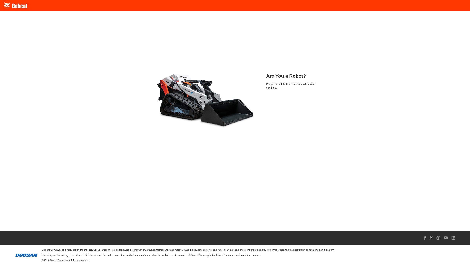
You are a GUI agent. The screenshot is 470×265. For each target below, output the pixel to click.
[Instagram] (438, 238)
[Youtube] (446, 237)
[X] (431, 237)
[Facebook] (425, 238)
